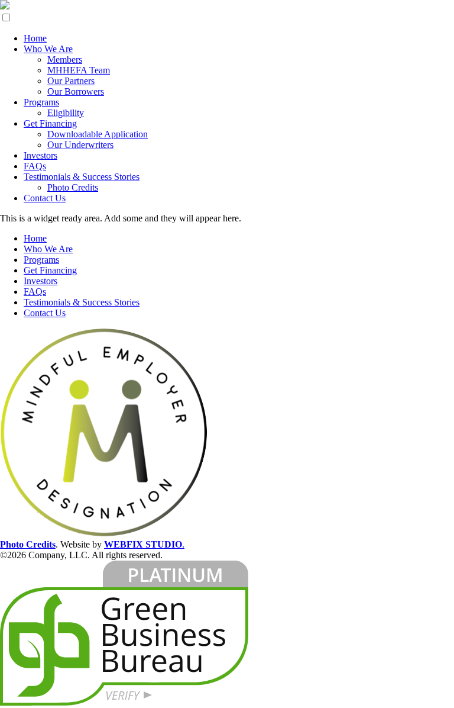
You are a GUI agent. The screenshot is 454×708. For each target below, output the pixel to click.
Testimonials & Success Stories (82, 177)
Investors (40, 155)
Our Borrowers (75, 91)
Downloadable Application (97, 134)
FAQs (35, 166)
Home (35, 38)
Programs (41, 102)
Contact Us (45, 198)
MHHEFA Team (78, 70)
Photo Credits (72, 187)
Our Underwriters (80, 145)
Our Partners (71, 81)
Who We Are (48, 49)
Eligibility (65, 113)
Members (64, 59)
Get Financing (50, 123)
